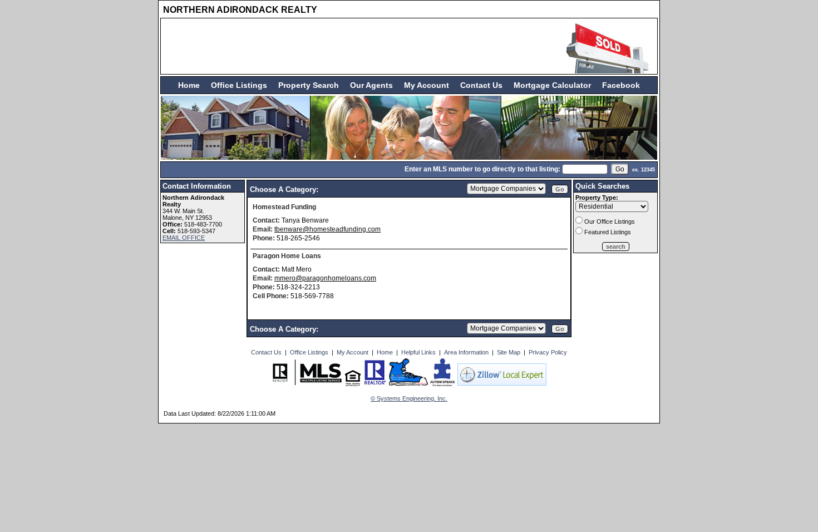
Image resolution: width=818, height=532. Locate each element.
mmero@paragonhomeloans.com (325, 278)
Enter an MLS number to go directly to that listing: (482, 169)
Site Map (508, 352)
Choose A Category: (285, 189)
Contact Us (481, 85)
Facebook (621, 85)
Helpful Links (418, 352)
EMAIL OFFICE (183, 237)
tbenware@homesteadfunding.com (327, 229)
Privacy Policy (548, 352)
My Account (426, 85)
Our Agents (371, 85)
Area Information (466, 352)
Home (189, 85)
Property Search (308, 85)
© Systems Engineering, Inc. (409, 398)
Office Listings (239, 85)
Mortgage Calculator (552, 85)
